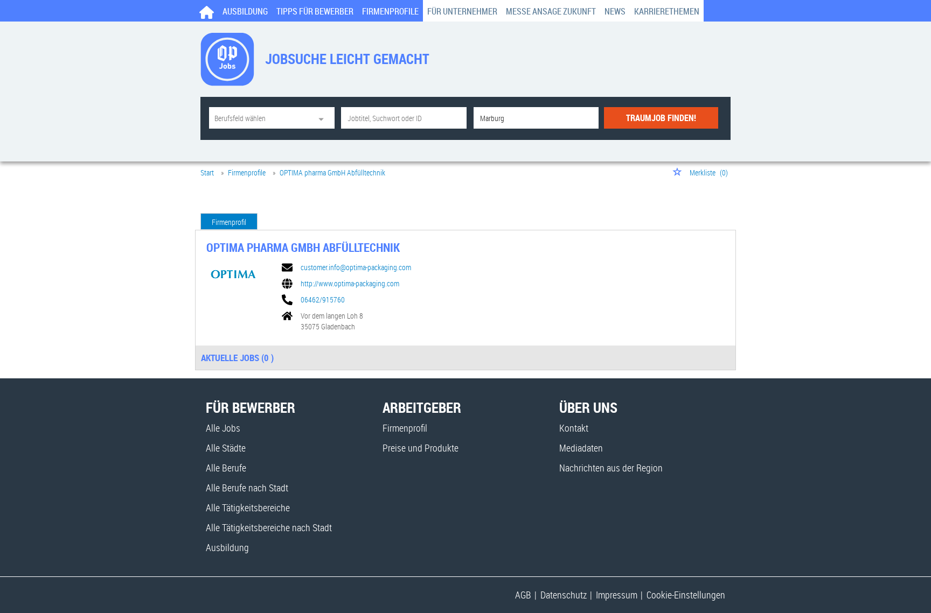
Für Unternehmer (462, 11)
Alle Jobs (223, 427)
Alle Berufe (226, 467)
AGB (523, 594)
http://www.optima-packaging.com (350, 283)
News (615, 11)
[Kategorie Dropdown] (324, 118)
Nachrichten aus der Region (611, 467)
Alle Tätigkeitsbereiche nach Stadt (269, 527)
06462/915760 (323, 299)
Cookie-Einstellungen (686, 594)
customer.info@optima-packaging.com (356, 267)
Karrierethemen (666, 11)
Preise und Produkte (420, 447)
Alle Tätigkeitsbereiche (248, 507)
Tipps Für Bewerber (314, 11)
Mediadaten (581, 447)
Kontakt (573, 427)
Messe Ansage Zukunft (551, 11)
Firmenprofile (390, 11)
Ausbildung (245, 11)
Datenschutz (563, 594)
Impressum (616, 594)
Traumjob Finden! (661, 118)
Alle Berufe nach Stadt (247, 487)
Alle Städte (226, 447)
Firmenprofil (229, 222)
